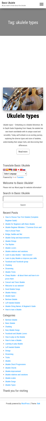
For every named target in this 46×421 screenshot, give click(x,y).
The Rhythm (9, 244)
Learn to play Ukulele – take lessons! (18, 255)
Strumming (9, 268)
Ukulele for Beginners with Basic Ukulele (20, 224)
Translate (20, 177)
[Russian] (24, 170)
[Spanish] (7, 170)
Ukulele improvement (13, 371)
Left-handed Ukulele (12, 303)
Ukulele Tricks (10, 272)
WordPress (25, 403)
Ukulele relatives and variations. (16, 251)
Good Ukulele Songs (12, 289)
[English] (4, 170)
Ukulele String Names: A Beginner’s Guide (20, 306)
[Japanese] (18, 170)
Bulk (38, 403)
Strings (7, 351)
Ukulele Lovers (10, 248)
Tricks (7, 357)
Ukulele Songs (10, 381)
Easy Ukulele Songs (12, 330)
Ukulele (8, 361)
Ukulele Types (10, 385)
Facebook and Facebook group (16, 262)
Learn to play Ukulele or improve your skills (21, 258)
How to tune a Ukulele (13, 309)
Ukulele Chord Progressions (15, 364)
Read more (23, 151)
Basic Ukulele (8, 2)
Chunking (8, 265)
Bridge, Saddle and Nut (13, 234)
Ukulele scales (10, 378)
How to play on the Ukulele (15, 337)
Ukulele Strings (10, 241)
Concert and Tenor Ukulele (15, 282)
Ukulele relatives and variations (16, 374)
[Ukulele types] (23, 99)
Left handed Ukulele (12, 347)
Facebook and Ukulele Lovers (16, 333)
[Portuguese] (15, 170)
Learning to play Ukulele (14, 344)
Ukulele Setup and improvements (17, 238)
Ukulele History (10, 292)
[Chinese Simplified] (21, 170)
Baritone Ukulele (11, 299)
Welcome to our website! (14, 286)
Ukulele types (23, 115)
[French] (12, 170)
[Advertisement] (23, 63)
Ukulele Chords (10, 368)
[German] (10, 170)
